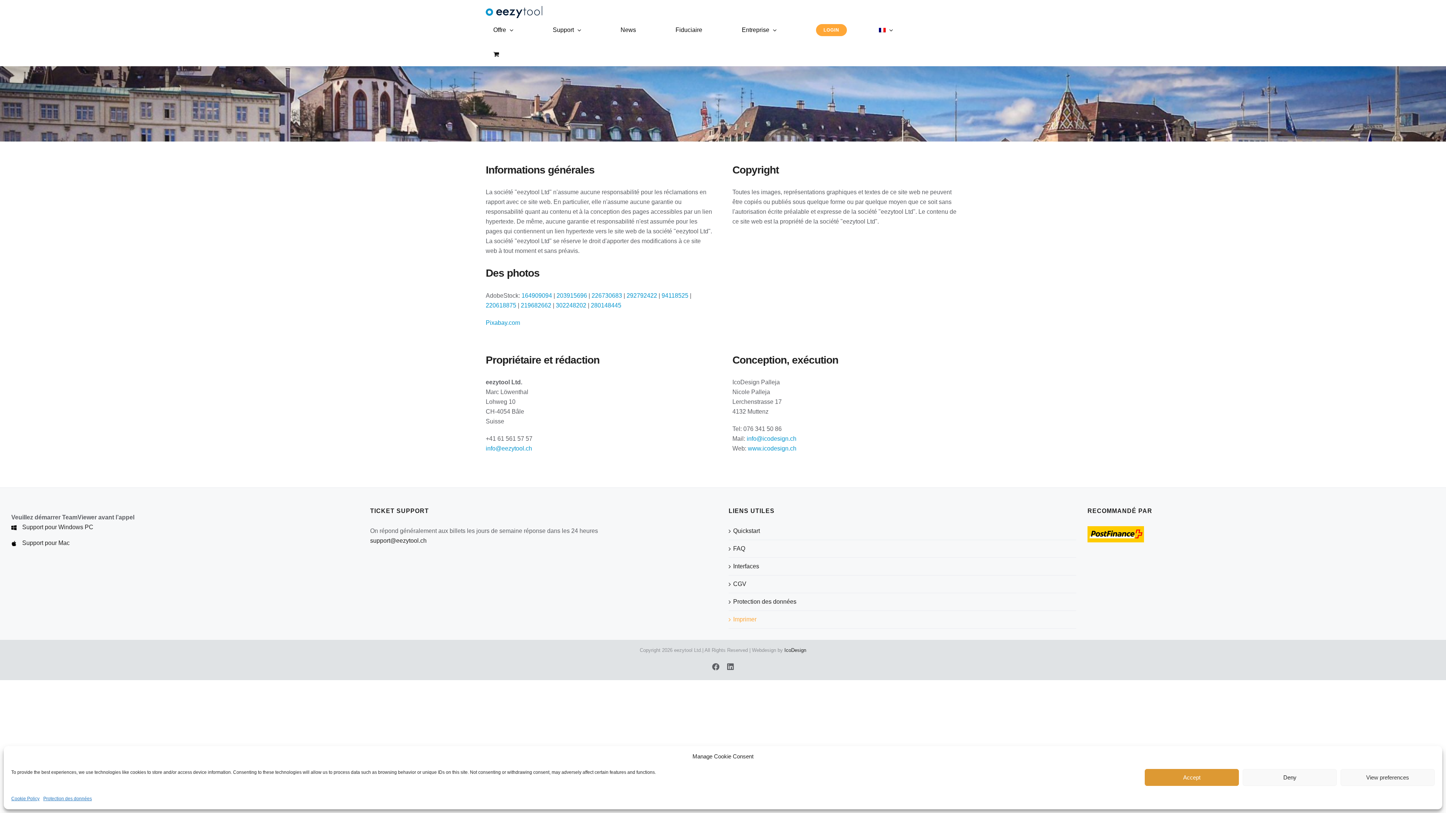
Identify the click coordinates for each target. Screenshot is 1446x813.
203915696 (572, 295)
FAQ (739, 548)
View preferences (1387, 777)
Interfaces (746, 566)
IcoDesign (795, 650)
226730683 (607, 295)
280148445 (606, 305)
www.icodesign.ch (772, 448)
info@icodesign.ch (771, 438)
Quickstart (746, 531)
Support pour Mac (46, 543)
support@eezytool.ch (398, 540)
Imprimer (745, 619)
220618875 (501, 305)
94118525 (675, 295)
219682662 (536, 305)
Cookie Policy (25, 798)
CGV (739, 584)
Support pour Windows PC (57, 527)
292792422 (642, 295)
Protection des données (67, 798)
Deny (1290, 777)
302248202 (571, 305)
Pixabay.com (503, 323)
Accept (1191, 777)
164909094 (537, 295)
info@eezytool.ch (509, 448)
